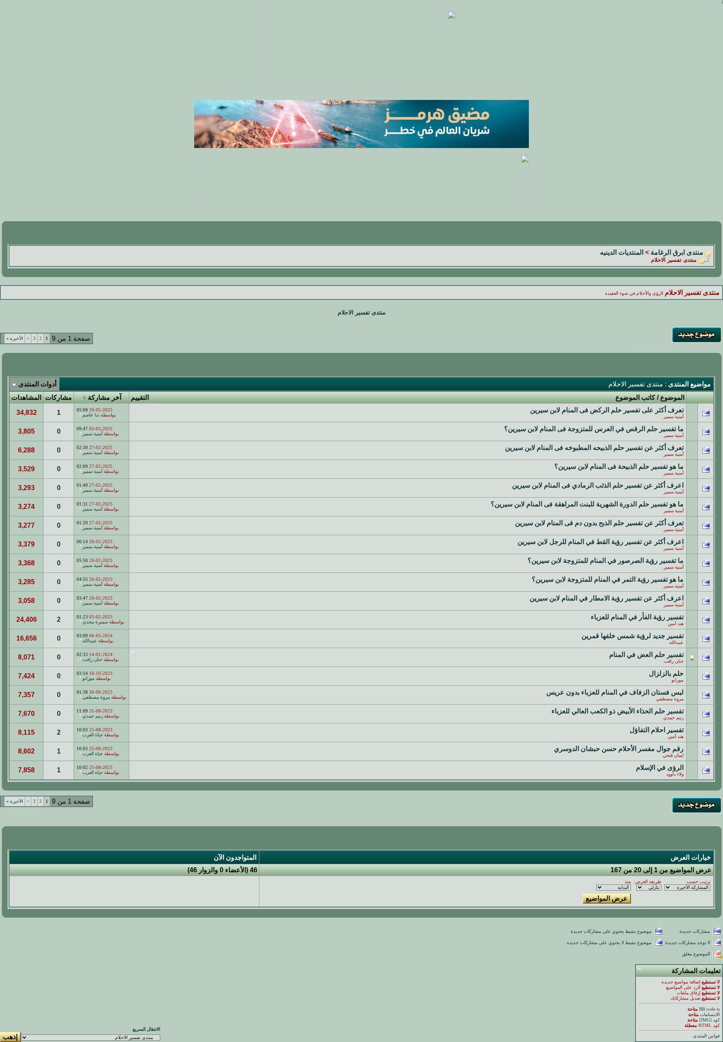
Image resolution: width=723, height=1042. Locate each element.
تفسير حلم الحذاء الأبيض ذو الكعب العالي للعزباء (617, 711)
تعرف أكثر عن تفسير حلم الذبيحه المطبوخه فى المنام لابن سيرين (594, 447)
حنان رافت (674, 661)
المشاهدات (26, 397)
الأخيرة (14, 338)
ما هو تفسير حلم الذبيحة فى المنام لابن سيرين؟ (619, 466)
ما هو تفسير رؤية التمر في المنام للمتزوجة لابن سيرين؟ (608, 579)
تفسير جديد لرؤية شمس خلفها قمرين (633, 635)
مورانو (678, 680)
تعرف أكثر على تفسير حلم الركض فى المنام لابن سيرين (607, 410)
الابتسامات (710, 1014)
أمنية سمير (674, 416)
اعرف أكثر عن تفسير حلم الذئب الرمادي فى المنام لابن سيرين (598, 485)
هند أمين (676, 623)
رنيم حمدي (673, 717)
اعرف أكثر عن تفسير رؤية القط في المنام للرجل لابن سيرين (601, 541)
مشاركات (58, 397)
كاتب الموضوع (635, 397)
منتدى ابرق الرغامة (677, 252)
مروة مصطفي (670, 699)
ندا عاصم (91, 415)
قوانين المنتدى (706, 1036)
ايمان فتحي (673, 755)
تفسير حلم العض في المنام (646, 654)
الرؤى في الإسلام (660, 767)
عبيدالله (676, 642)
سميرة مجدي (95, 622)
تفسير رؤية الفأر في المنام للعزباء (637, 617)
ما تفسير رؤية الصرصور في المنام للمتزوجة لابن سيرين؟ (606, 560)
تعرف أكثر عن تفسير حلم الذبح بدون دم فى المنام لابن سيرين (599, 522)
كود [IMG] (709, 1020)
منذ (628, 881)
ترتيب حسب (698, 881)
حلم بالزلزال (666, 673)
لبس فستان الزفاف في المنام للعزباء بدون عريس (615, 692)
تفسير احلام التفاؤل (657, 729)
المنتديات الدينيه (622, 252)
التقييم (140, 397)
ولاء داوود (675, 774)
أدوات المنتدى (37, 384)
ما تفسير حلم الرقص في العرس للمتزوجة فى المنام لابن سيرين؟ (594, 428)
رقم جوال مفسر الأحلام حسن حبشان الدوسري (619, 748)
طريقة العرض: (647, 881)
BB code (707, 1009)
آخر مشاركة (104, 397)
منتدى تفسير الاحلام (362, 312)
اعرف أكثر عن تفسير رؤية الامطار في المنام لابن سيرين (607, 598)
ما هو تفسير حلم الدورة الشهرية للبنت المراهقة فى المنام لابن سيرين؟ (587, 504)
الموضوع (672, 397)
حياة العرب (92, 735)
